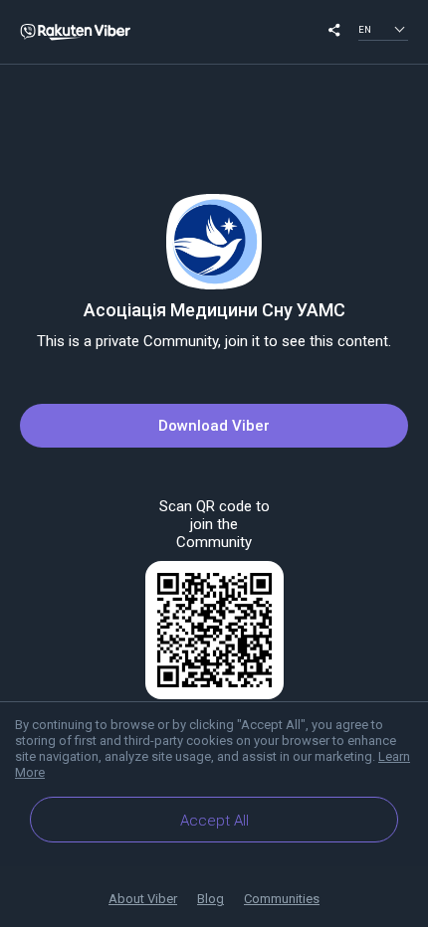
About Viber (142, 898)
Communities (282, 898)
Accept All (214, 821)
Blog (210, 898)
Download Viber (214, 426)
